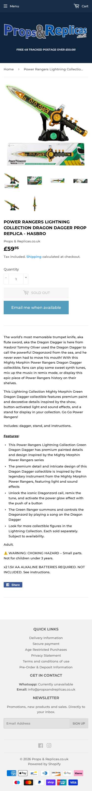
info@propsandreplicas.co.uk (51, 689)
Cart (84, 6)
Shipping (33, 257)
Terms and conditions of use (46, 661)
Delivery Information (46, 638)
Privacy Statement (46, 655)
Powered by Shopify (44, 764)
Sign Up (79, 723)
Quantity (11, 269)
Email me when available (36, 307)
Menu (14, 6)
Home (9, 69)
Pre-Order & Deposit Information (46, 667)
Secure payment (46, 644)
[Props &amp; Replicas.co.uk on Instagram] (49, 746)
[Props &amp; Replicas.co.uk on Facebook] (40, 746)
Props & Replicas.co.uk (50, 759)
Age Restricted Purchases (46, 649)
